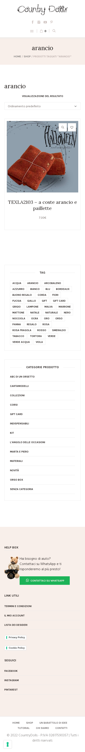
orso (59, 318)
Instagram (11, 680)
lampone (33, 306)
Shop (27, 56)
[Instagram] (39, 22)
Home (17, 56)
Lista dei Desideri (15, 624)
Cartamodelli (19, 386)
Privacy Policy (17, 637)
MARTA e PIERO (19, 451)
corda (42, 294)
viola (39, 342)
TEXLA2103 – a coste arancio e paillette (42, 205)
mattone (18, 312)
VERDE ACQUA (21, 342)
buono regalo (22, 294)
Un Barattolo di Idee (53, 722)
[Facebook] (33, 22)
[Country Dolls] (42, 9)
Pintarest (11, 689)
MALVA (48, 306)
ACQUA (16, 283)
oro (46, 318)
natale (34, 312)
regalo (32, 324)
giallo (31, 300)
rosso (41, 330)
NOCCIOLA (18, 318)
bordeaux (63, 289)
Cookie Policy (17, 647)
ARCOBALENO (52, 283)
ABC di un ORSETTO (22, 376)
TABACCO (18, 336)
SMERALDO (59, 330)
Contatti (61, 728)
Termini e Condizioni (18, 606)
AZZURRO (18, 289)
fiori (55, 294)
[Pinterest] (51, 22)
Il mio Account (14, 615)
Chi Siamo (42, 728)
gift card (59, 300)
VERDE (52, 336)
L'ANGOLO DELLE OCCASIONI (27, 442)
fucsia (16, 300)
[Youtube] (45, 22)
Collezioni (17, 395)
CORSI (14, 404)
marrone (65, 306)
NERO (67, 312)
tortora (36, 336)
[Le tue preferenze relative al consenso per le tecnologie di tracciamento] (7, 744)
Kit (12, 432)
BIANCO (35, 289)
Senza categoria (21, 489)
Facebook (11, 670)
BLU (48, 289)
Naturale (51, 312)
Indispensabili (19, 423)
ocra (34, 318)
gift (44, 300)
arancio (32, 283)
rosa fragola (21, 330)
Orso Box (16, 479)
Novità (14, 470)
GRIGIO (16, 306)
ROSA (45, 324)
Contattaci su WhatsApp (47, 580)
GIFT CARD (16, 414)
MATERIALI (16, 461)
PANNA (16, 324)
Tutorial (24, 728)
